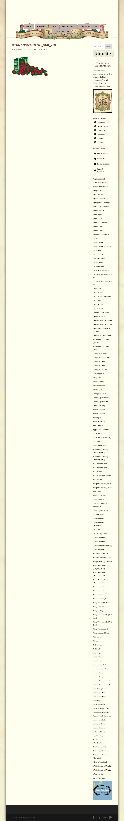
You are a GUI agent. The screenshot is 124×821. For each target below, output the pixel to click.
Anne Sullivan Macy (100, 222)
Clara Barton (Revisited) (102, 296)
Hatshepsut (97, 418)
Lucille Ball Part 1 (100, 538)
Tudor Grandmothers (101, 751)
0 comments (43, 49)
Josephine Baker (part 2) (102, 488)
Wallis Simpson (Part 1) (102, 766)
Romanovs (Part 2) (100, 697)
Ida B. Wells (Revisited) (102, 438)
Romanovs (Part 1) (100, 693)
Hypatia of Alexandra (101, 430)
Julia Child (97, 492)
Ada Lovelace (98, 194)
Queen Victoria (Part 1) (101, 681)
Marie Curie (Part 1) (100, 587)
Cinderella (97, 288)
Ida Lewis (96, 441)
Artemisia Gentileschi (101, 234)
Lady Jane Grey (99, 500)
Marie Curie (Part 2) (100, 591)
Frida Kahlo (97, 390)
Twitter (100, 138)
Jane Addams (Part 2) (101, 468)
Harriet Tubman (99, 410)
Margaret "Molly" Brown (102, 562)
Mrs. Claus (97, 637)
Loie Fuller (97, 530)
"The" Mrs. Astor (99, 183)
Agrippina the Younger (101, 202)
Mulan (95, 641)
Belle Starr (97, 250)
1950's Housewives (100, 186)
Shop (53, 27)
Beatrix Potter (98, 242)
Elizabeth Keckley (100, 370)
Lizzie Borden (98, 519)
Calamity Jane (98, 266)
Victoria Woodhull (100, 762)
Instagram (101, 134)
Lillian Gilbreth (99, 515)
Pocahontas (97, 661)
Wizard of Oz (98, 774)
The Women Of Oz (100, 747)
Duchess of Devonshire (102, 336)
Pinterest (101, 142)
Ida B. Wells (97, 434)
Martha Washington (100, 599)
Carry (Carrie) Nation (101, 270)
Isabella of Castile (99, 445)
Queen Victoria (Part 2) (101, 685)
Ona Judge (97, 653)
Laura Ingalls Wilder (100, 511)
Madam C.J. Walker (100, 554)
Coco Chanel (98, 308)
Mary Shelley (98, 611)
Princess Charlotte (100, 665)
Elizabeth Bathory (100, 354)
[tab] (102, 153)
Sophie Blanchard (99, 728)
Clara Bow (97, 300)
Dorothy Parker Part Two (102, 324)
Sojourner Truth (99, 724)
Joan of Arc (97, 480)
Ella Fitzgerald (98, 374)
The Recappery (62, 31)
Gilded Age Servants (100, 402)
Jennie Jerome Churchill (102, 476)
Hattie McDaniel (99, 422)
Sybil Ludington (99, 736)
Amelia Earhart (98, 210)
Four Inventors (98, 382)
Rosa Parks (97, 701)
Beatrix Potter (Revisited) (102, 246)
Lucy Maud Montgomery (102, 546)
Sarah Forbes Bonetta (101, 709)
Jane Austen (97, 472)
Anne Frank (97, 218)
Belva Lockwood (99, 254)
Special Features (89, 27)
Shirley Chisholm (99, 720)
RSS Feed (101, 122)
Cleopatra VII (98, 304)
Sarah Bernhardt (99, 705)
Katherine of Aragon (100, 496)
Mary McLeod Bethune (102, 603)
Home (28, 27)
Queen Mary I (98, 673)
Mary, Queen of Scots (101, 633)
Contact (41, 27)
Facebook (101, 130)
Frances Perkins (99, 386)
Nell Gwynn (97, 645)
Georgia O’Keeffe (100, 394)
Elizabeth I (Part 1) (100, 362)
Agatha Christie (99, 198)
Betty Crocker (98, 262)
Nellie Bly (97, 649)
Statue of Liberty (99, 732)
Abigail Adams (98, 190)
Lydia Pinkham (98, 550)
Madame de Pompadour (102, 558)
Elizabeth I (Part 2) (100, 366)
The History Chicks (20, 49)
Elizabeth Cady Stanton (102, 358)
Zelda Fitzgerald (99, 778)
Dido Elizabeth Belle (101, 312)
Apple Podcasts (103, 126)
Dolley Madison (99, 316)
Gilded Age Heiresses (101, 398)
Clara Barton (98, 292)
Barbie (95, 238)
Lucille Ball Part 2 (100, 542)
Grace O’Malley (99, 406)
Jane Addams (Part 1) (101, 464)
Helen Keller (98, 426)
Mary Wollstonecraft (100, 629)
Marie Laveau (98, 595)
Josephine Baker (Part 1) (102, 484)
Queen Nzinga (98, 677)
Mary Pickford (98, 607)
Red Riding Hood (99, 689)
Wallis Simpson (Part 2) (102, 770)
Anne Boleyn (98, 214)
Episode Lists (68, 27)
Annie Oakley (98, 226)
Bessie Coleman (99, 258)
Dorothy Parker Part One (102, 320)
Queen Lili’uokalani (100, 669)
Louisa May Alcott (100, 534)
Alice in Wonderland (101, 206)
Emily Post (97, 378)
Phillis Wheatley (99, 657)
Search (108, 47)
